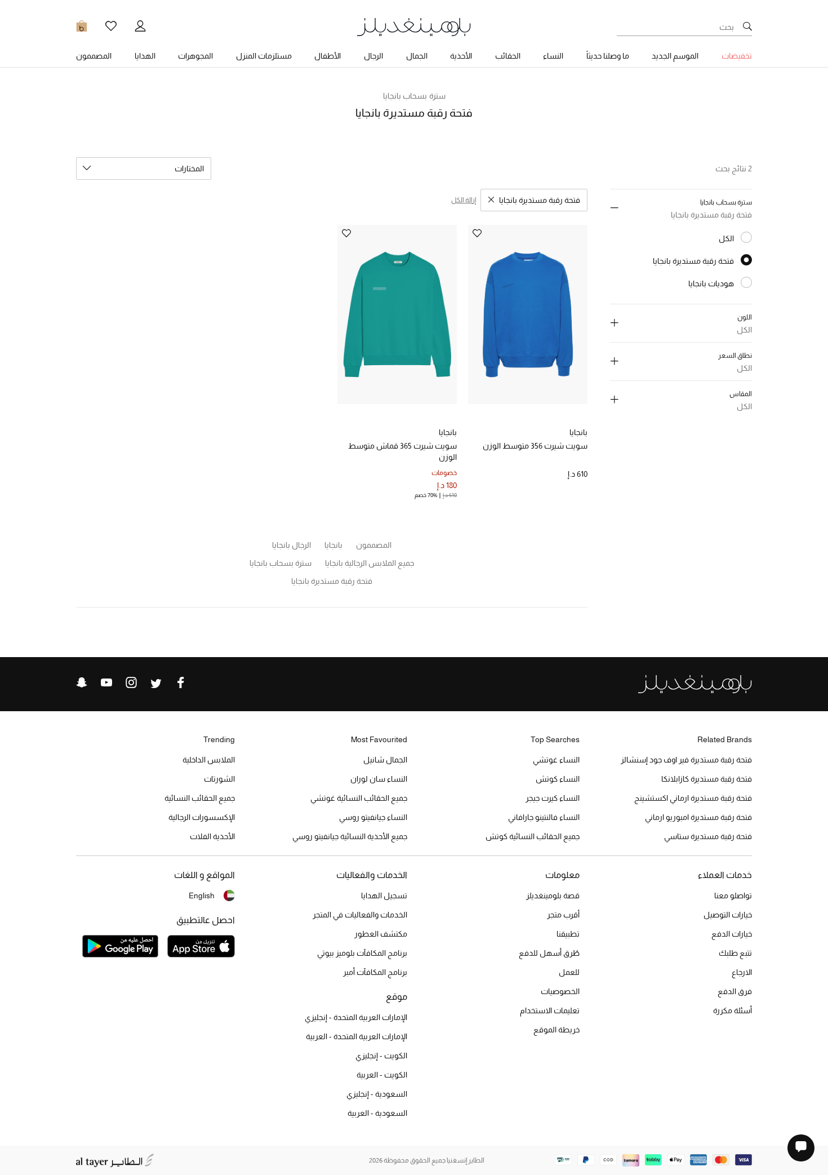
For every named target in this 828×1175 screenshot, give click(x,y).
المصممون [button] (94, 55)
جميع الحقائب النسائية (199, 797)
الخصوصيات (560, 991)
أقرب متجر (563, 914)
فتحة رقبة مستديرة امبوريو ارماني (698, 817)
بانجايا (578, 432)
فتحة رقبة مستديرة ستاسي (708, 836)
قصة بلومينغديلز (553, 895)
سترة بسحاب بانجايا (414, 95)
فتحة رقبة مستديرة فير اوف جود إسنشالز (686, 759)
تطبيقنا (568, 933)
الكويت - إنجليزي (381, 1055)
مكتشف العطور (380, 933)
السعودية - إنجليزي (376, 1093)
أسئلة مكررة (732, 1010)
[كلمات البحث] (747, 27)
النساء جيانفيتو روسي (373, 817)
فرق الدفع (735, 991)
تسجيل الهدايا (384, 895)
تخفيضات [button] (737, 55)
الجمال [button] (417, 55)
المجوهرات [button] (195, 55)
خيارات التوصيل (728, 914)
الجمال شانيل (385, 759)
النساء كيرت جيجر (553, 797)
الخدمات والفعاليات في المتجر (360, 914)
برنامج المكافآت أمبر (375, 972)
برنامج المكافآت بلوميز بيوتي (362, 952)
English (202, 895)
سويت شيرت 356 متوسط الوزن (535, 445)
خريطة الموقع (556, 1029)
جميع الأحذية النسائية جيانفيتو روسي (349, 836)
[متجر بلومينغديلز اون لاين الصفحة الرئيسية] (414, 26)
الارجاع (742, 972)
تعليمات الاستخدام (550, 1010)
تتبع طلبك (735, 952)
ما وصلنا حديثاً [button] (607, 55)
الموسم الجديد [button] (675, 55)
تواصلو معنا (733, 895)
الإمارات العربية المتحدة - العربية (356, 1036)
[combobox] (143, 168)
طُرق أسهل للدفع (549, 952)
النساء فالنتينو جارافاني (544, 817)
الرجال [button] (373, 55)
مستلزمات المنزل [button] (264, 55)
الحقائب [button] (507, 55)
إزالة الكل (463, 200)
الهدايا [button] (145, 55)
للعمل (569, 972)
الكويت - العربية (382, 1074)
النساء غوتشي (556, 759)
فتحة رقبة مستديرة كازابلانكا (706, 778)
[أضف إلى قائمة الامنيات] (477, 234)
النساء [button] (553, 55)
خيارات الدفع (731, 933)
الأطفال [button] (327, 55)
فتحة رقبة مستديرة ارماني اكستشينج (693, 797)
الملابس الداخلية (208, 759)
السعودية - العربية (377, 1113)
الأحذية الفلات (212, 836)
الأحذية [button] (461, 55)
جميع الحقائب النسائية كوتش (533, 836)
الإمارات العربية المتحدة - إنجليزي (356, 1017)
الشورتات (219, 778)
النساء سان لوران (378, 778)
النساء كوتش (558, 778)
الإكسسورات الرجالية (201, 817)
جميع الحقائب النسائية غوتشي (358, 797)
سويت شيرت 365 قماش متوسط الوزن (402, 451)
